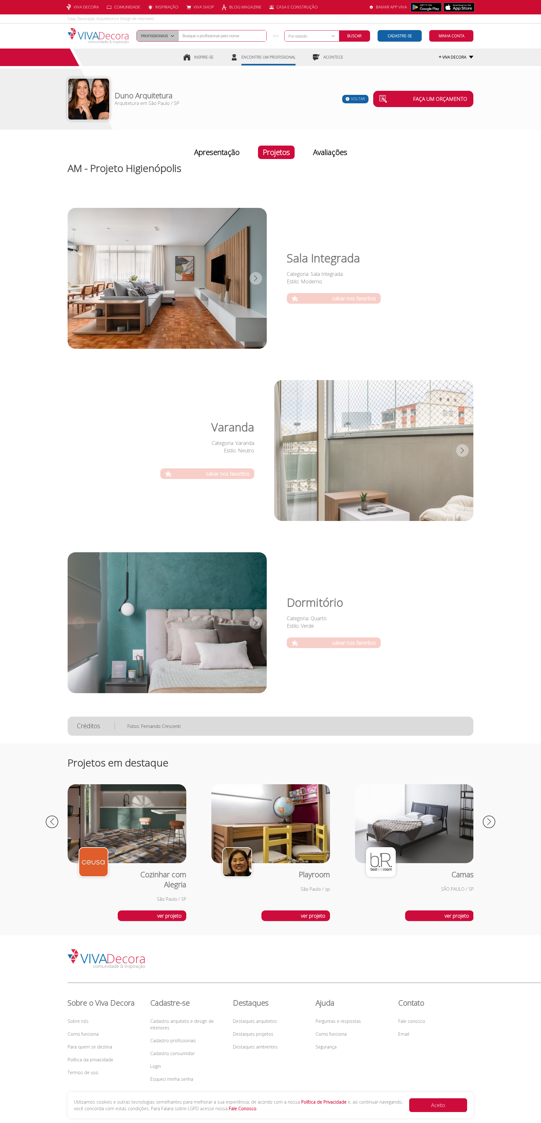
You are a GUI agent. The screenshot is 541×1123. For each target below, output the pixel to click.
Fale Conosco (242, 1108)
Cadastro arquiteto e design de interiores (182, 1024)
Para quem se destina (90, 1047)
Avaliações (330, 152)
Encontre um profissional (268, 57)
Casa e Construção (297, 7)
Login (155, 1066)
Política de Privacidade (324, 1102)
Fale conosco (411, 1021)
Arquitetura (127, 103)
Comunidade (127, 7)
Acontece (333, 57)
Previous (78, 278)
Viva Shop (203, 7)
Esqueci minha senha (171, 1079)
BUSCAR (354, 36)
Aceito (438, 1105)
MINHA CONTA (451, 36)
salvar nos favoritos (354, 298)
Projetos (276, 152)
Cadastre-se (400, 36)
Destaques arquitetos (255, 1021)
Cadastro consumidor (172, 1053)
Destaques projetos (253, 1034)
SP (176, 103)
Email (403, 1034)
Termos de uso (83, 1072)
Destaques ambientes (255, 1047)
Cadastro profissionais (173, 1040)
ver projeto (169, 915)
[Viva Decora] (98, 36)
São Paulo (159, 103)
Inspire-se (204, 57)
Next (256, 278)
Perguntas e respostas (338, 1021)
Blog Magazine (245, 7)
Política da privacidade (90, 1060)
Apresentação (217, 152)
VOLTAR (358, 98)
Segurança (326, 1047)
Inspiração (166, 7)
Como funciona (83, 1034)
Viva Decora (86, 7)
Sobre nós (78, 1021)
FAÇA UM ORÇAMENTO (440, 98)
